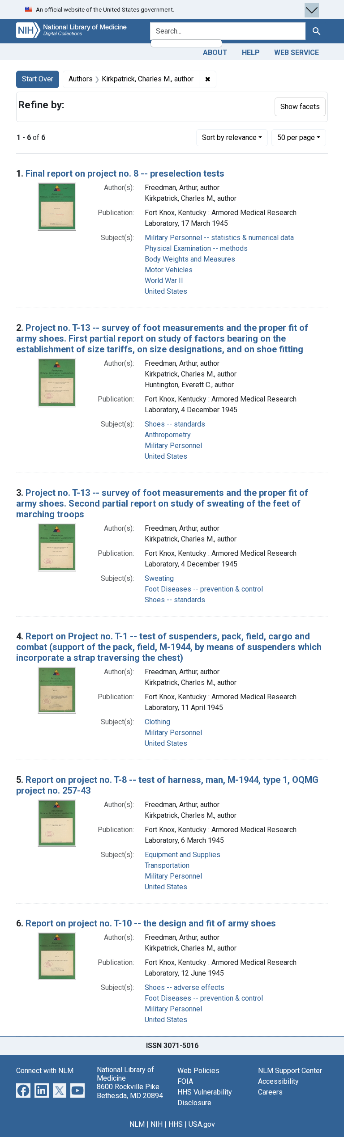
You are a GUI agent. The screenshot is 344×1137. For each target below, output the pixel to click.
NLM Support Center (290, 1070)
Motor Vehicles (169, 270)
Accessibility (278, 1081)
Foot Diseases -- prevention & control (204, 589)
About (215, 52)
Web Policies (198, 1070)
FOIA (185, 1081)
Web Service (296, 52)
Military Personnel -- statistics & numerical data (219, 237)
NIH (156, 1124)
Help (251, 52)
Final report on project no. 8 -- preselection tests (125, 173)
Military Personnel (173, 445)
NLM (137, 1124)
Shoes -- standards (175, 424)
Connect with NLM (44, 1070)
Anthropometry (168, 435)
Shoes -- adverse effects (184, 987)
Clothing (157, 722)
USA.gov (202, 1124)
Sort (229, 137)
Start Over (37, 79)
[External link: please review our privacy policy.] (23, 1090)
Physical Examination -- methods (196, 248)
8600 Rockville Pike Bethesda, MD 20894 (130, 1090)
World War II (164, 280)
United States (166, 291)
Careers (270, 1092)
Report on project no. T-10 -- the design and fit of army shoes (151, 923)
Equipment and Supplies (182, 854)
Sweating (159, 578)
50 (296, 137)
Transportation (167, 865)
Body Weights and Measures (190, 259)
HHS (175, 1124)
